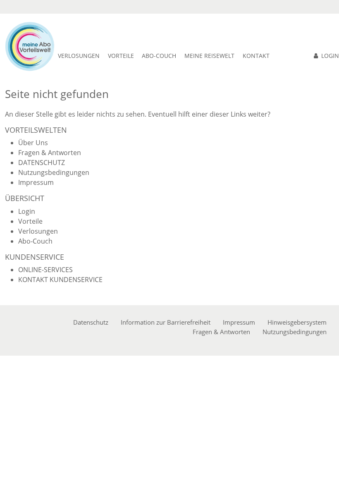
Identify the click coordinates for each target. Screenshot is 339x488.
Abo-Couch (35, 241)
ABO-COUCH (159, 56)
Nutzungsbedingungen (53, 172)
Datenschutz (90, 322)
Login (26, 211)
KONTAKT (256, 56)
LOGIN (330, 56)
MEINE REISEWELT (209, 56)
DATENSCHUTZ (41, 162)
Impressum (36, 182)
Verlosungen (79, 56)
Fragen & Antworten (49, 152)
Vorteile (30, 221)
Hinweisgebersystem (297, 322)
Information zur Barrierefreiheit (165, 322)
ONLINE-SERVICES (45, 269)
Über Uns (33, 142)
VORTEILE (121, 56)
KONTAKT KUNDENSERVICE (60, 279)
